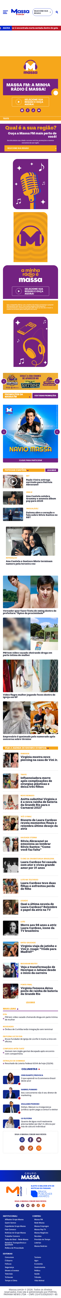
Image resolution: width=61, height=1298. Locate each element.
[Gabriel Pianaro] (11, 1092)
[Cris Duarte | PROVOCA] (11, 1078)
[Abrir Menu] (5, 12)
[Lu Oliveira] (11, 1122)
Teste (6, 118)
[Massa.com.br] (20, 12)
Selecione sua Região (41, 12)
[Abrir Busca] (57, 12)
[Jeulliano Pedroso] (11, 1107)
